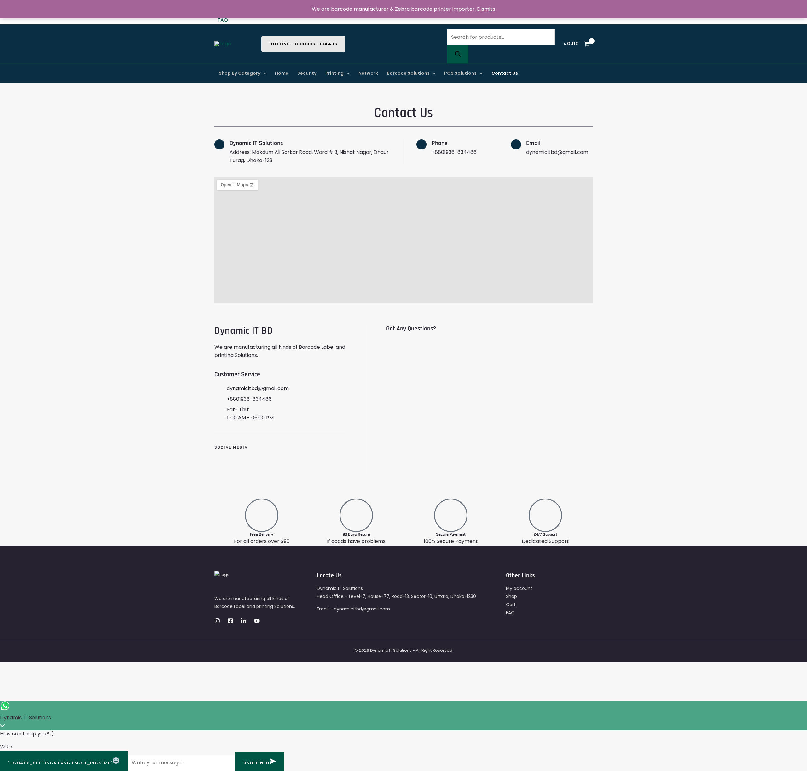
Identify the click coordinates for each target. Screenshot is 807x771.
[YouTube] (257, 621)
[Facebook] (230, 621)
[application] (263, 73)
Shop (511, 596)
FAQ (223, 20)
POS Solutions (460, 73)
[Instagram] (217, 621)
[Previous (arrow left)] (8, 680)
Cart (511, 604)
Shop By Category (239, 73)
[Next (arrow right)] (25, 680)
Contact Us (504, 73)
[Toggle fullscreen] (42, 668)
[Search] (457, 54)
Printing (334, 73)
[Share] (25, 668)
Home (281, 73)
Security (306, 73)
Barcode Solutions (408, 73)
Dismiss (486, 9)
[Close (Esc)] (8, 668)
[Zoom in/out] (59, 668)
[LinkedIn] (244, 621)
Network (368, 73)
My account (519, 588)
